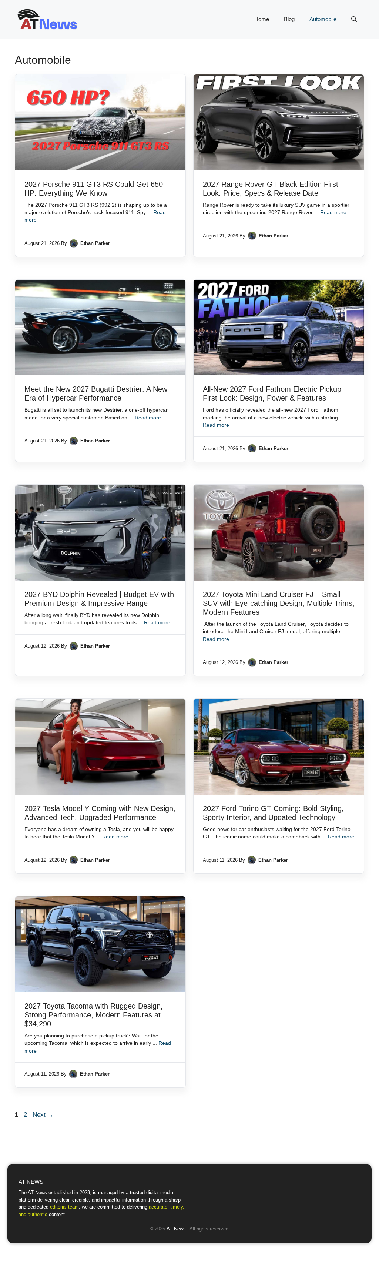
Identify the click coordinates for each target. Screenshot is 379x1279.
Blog (289, 19)
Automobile (322, 19)
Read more (333, 212)
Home (261, 19)
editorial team (64, 1207)
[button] (354, 19)
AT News (176, 1229)
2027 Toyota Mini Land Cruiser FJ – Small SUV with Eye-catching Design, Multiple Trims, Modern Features (279, 603)
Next (43, 1114)
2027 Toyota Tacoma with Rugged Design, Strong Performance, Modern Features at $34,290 (93, 1015)
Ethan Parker (95, 243)
